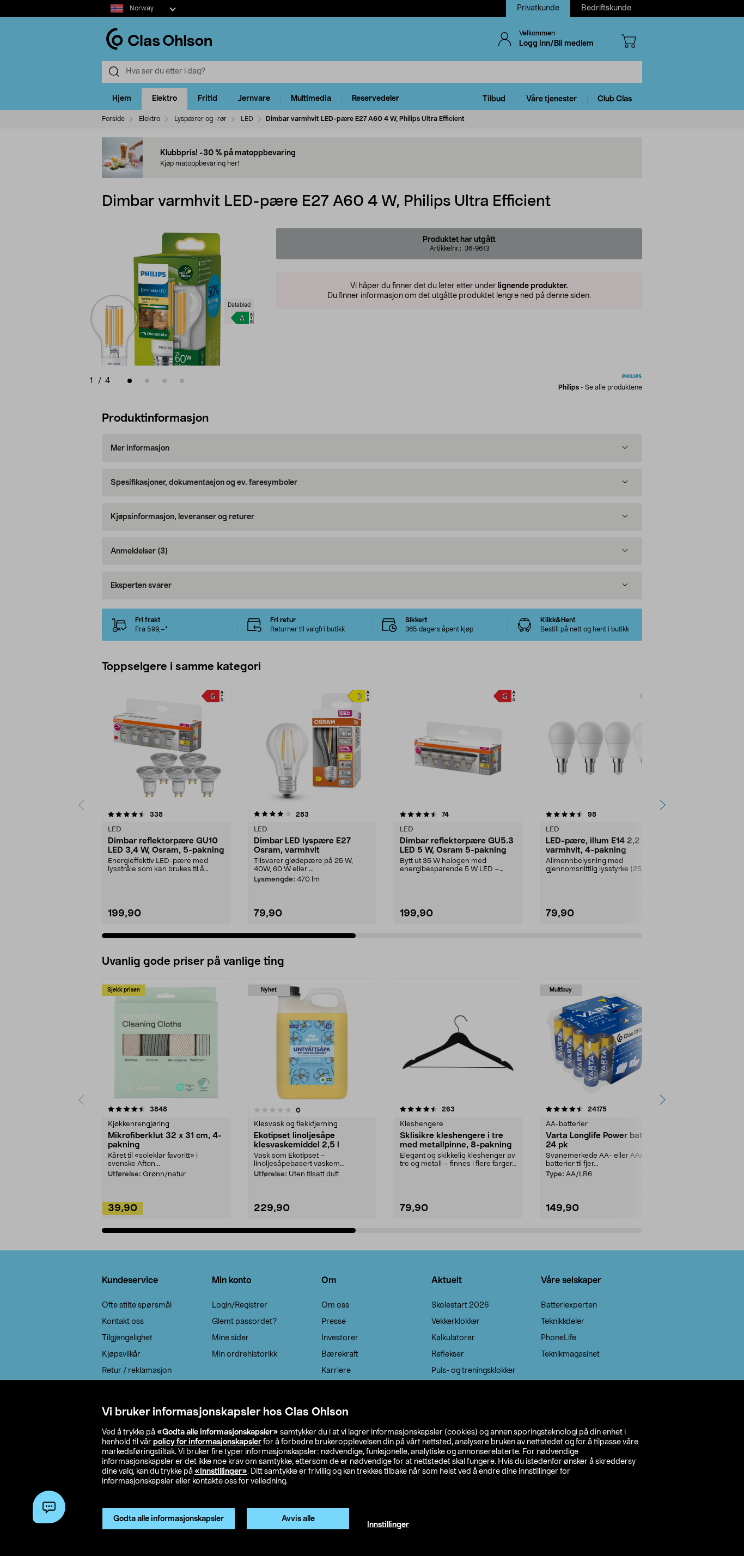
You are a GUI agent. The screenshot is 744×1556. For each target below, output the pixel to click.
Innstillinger (388, 1525)
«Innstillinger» (220, 1471)
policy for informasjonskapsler (207, 1442)
